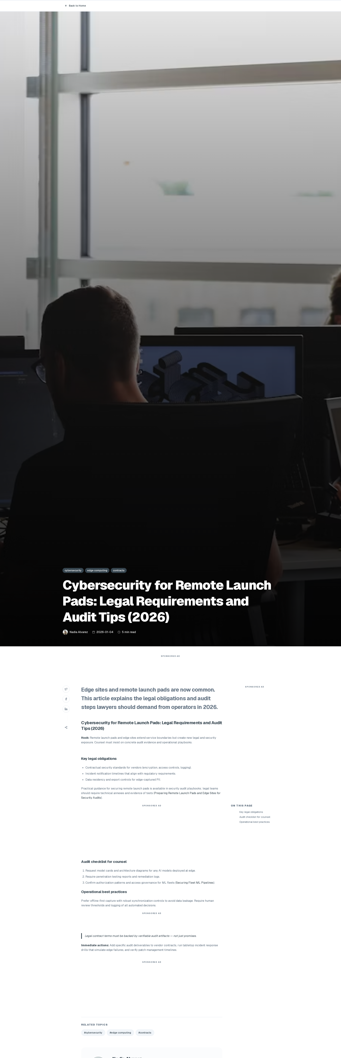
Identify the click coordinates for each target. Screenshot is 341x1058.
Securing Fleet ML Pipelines (194, 883)
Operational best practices (254, 822)
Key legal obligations (251, 812)
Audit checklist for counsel (254, 817)
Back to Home (77, 5)
